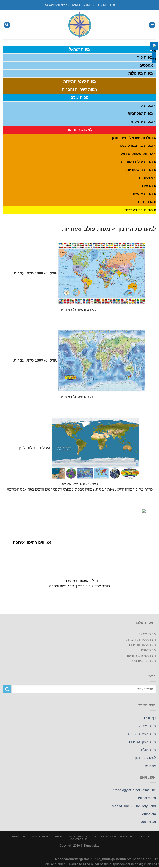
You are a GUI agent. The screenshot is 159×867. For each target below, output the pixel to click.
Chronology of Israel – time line (133, 790)
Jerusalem (148, 814)
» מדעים (149, 186)
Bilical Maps (147, 798)
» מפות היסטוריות (141, 170)
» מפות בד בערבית (140, 210)
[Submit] (7, 689)
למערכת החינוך (145, 758)
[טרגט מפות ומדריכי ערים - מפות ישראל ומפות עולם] (79, 24)
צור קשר (150, 766)
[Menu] (152, 25)
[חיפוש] (7, 25)
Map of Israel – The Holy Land (134, 806)
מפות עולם (148, 750)
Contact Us (148, 822)
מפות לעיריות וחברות (141, 734)
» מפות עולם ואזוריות (138, 162)
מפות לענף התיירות (142, 742)
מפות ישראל (147, 726)
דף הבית (150, 718)
